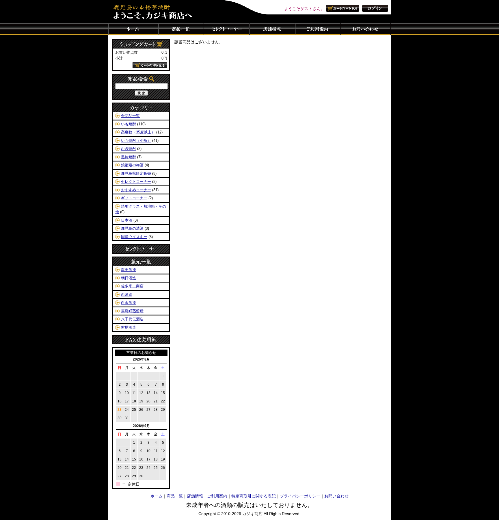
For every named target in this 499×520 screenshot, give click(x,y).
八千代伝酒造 (132, 319)
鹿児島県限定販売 (136, 173)
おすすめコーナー (136, 190)
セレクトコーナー (227, 29)
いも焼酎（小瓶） (136, 140)
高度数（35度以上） (138, 132)
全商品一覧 (130, 116)
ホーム (133, 29)
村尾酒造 (128, 327)
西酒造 (126, 294)
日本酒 (126, 220)
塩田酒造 (128, 270)
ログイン (375, 8)
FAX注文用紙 (141, 339)
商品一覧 (181, 29)
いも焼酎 (128, 124)
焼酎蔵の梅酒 (132, 165)
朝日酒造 (128, 278)
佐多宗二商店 (132, 286)
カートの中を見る (343, 8)
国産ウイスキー (134, 237)
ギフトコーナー (134, 198)
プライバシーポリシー (300, 496)
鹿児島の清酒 (132, 228)
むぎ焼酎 (128, 148)
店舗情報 (272, 29)
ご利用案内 (318, 29)
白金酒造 (128, 302)
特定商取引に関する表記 (253, 496)
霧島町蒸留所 (132, 311)
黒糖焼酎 (128, 157)
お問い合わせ (366, 29)
